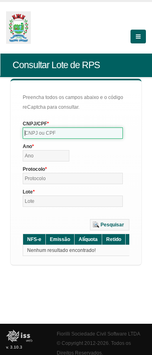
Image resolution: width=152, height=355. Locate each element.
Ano (27, 146)
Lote (28, 192)
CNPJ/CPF (35, 124)
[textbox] (73, 133)
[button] (109, 224)
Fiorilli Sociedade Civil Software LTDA (98, 333)
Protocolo (34, 169)
